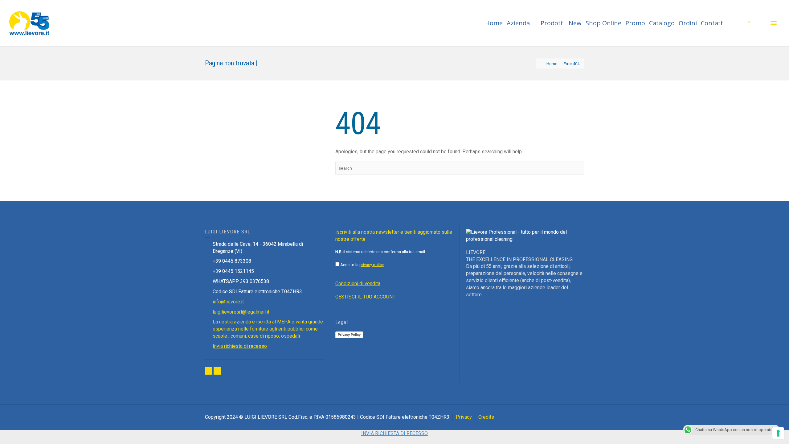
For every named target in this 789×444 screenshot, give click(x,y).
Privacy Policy (349, 334)
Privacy (464, 417)
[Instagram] (217, 371)
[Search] (761, 23)
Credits (486, 417)
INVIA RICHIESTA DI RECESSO (394, 433)
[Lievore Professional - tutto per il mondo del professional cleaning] (29, 23)
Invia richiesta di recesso (240, 346)
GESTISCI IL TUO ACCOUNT (365, 297)
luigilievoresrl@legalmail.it (241, 312)
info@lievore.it (228, 302)
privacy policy (371, 264)
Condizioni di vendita (357, 283)
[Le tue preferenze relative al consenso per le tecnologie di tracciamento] (778, 433)
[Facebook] (208, 371)
